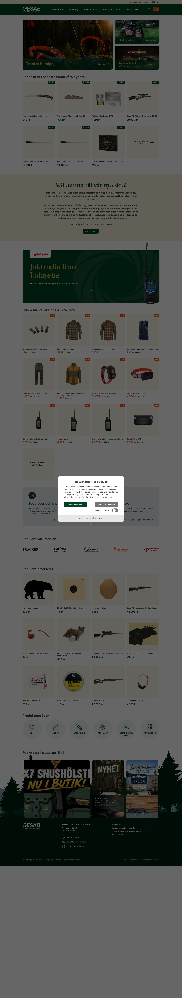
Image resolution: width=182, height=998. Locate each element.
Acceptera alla (75, 504)
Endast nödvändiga (106, 504)
